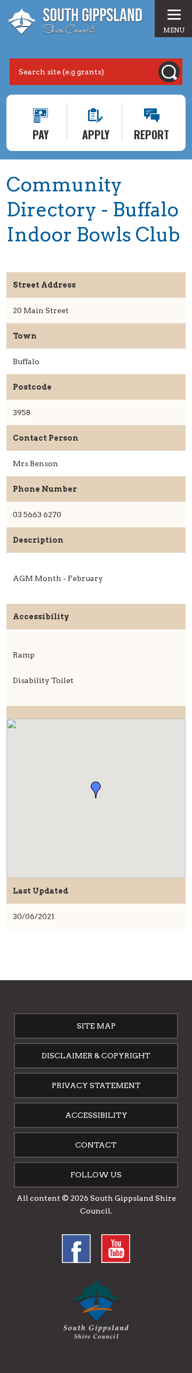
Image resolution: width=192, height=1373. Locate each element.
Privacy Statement (96, 1085)
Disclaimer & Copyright (96, 1055)
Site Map (96, 1026)
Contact (96, 1145)
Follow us (96, 1174)
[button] (96, 790)
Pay (41, 134)
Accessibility (96, 1115)
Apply (95, 134)
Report (151, 134)
